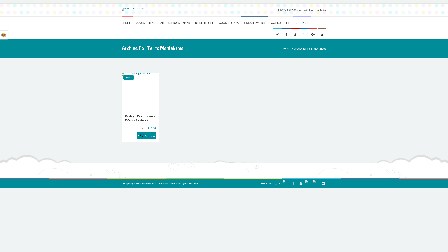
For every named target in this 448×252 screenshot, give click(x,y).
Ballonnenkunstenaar (174, 22)
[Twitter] (286, 183)
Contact (302, 22)
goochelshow (229, 22)
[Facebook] (293, 183)
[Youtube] (301, 183)
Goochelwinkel (255, 22)
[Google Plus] (316, 183)
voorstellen (145, 22)
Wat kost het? (280, 22)
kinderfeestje (204, 22)
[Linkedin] (308, 183)
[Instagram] (323, 183)
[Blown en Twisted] (133, 9)
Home (127, 22)
